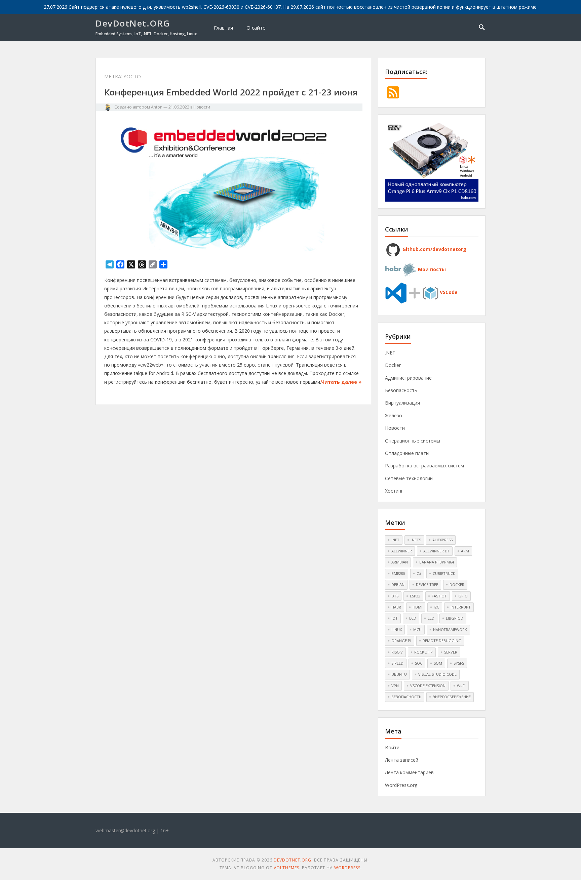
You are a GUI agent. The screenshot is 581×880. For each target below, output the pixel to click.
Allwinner (401, 550)
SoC (418, 663)
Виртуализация (402, 403)
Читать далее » (341, 382)
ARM (465, 550)
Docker (393, 365)
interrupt (461, 607)
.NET (390, 352)
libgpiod (454, 618)
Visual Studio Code (437, 674)
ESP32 (415, 595)
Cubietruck (444, 573)
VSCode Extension (428, 685)
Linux (396, 629)
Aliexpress (442, 539)
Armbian (399, 561)
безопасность (406, 696)
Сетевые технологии (409, 478)
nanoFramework (450, 629)
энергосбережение (452, 696)
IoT (394, 618)
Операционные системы (412, 440)
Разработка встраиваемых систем (424, 465)
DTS (394, 595)
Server (450, 652)
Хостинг (394, 491)
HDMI (417, 607)
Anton (156, 107)
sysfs (459, 663)
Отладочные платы (407, 453)
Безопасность (401, 390)
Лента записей (401, 760)
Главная (223, 27)
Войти (392, 747)
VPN (395, 685)
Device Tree (427, 584)
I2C (436, 607)
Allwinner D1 (436, 550)
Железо (393, 415)
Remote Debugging (442, 640)
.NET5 (416, 539)
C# (419, 573)
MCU (417, 629)
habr (396, 607)
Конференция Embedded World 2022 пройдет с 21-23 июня (231, 92)
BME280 (398, 573)
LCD (412, 618)
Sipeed (397, 663)
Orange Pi (401, 640)
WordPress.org (401, 785)
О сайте (256, 27)
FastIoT (439, 595)
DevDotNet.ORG (132, 23)
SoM (438, 663)
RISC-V (397, 652)
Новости (201, 107)
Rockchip (423, 652)
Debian (397, 584)
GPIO (463, 595)
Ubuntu (399, 674)
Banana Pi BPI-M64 (436, 561)
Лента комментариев (409, 772)
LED (431, 618)
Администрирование (408, 378)
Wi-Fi (461, 685)
